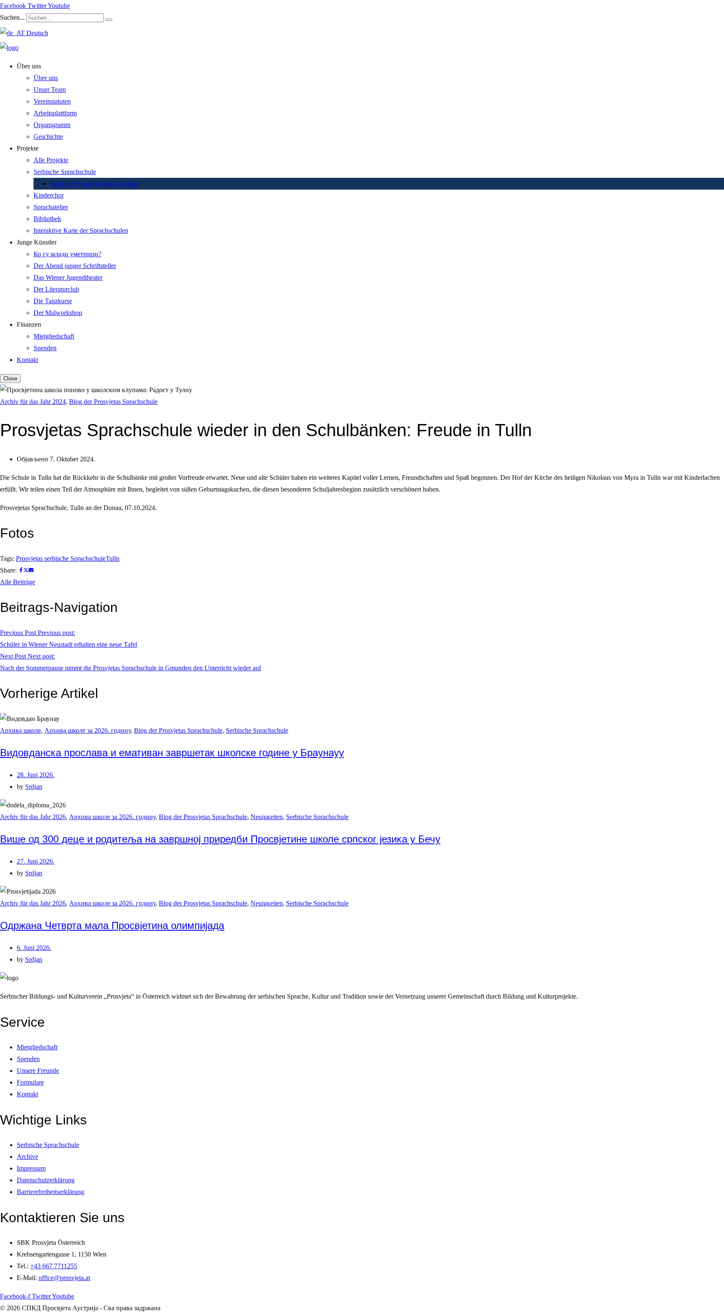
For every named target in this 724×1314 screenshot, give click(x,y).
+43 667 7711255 (53, 1266)
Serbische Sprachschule (257, 730)
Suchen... (12, 17)
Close (10, 378)
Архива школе (20, 730)
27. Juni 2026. (35, 861)
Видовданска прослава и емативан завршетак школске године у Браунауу (172, 752)
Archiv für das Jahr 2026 (33, 816)
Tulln (112, 558)
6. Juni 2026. (34, 947)
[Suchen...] (109, 19)
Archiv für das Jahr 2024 (33, 401)
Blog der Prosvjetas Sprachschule (113, 401)
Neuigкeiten (267, 816)
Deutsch (36, 32)
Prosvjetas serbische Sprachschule (61, 558)
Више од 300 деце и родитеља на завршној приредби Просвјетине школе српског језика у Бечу (220, 839)
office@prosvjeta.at (64, 1277)
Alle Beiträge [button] (17, 581)
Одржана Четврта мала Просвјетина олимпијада (112, 925)
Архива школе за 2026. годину (87, 730)
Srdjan (33, 786)
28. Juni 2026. (35, 774)
